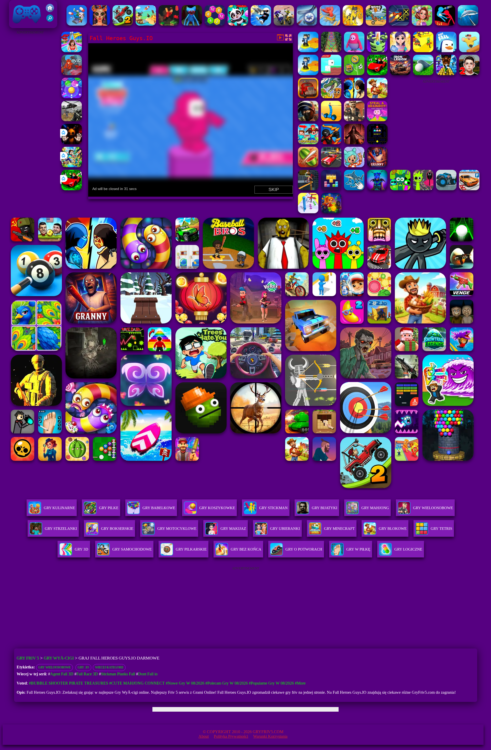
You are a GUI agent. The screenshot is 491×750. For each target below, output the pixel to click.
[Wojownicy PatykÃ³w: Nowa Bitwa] (331, 143)
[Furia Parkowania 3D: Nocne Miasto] (331, 166)
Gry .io (83, 667)
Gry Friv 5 (20, 25)
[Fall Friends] (469, 51)
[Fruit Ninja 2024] (308, 166)
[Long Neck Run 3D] (308, 212)
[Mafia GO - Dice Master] (331, 212)
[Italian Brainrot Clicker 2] (354, 189)
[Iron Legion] (400, 74)
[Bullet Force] (308, 120)
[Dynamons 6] (353, 24)
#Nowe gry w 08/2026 (185, 683)
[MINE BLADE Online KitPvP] (71, 166)
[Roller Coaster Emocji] (330, 24)
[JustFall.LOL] (446, 51)
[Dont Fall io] (308, 51)
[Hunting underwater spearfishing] (468, 24)
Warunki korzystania (270, 736)
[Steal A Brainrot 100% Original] (377, 120)
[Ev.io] (71, 74)
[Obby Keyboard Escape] (446, 74)
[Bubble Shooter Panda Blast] (238, 24)
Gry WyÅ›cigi (59, 658)
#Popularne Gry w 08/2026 (271, 683)
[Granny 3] (377, 166)
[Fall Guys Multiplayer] (354, 51)
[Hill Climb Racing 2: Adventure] (123, 24)
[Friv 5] (50, 10)
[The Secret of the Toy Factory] (71, 143)
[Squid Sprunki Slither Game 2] (423, 189)
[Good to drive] (377, 97)
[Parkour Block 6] (169, 24)
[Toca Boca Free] (354, 166)
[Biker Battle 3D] (284, 24)
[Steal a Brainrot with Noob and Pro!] (308, 143)
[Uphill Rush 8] (71, 51)
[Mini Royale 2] (354, 120)
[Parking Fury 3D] (469, 189)
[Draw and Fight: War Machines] (331, 120)
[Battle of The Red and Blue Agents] (445, 24)
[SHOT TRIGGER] (261, 24)
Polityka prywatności (231, 736)
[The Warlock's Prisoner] (354, 143)
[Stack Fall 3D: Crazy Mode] (377, 51)
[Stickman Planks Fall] (423, 51)
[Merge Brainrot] (331, 97)
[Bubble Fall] (331, 51)
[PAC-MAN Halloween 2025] (377, 143)
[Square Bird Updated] (331, 74)
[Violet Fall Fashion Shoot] (400, 51)
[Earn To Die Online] (308, 97)
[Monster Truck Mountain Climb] (446, 189)
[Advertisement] (29, 112)
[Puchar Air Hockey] (307, 24)
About (203, 736)
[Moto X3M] (376, 24)
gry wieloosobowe (54, 667)
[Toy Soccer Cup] (354, 74)
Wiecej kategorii (109, 667)
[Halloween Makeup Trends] (100, 24)
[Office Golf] (423, 74)
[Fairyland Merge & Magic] (422, 24)
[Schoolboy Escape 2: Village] (469, 74)
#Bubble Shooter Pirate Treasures (68, 683)
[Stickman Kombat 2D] (354, 97)
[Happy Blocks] (331, 189)
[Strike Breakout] (71, 120)
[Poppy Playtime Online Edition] (192, 24)
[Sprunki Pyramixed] (400, 189)
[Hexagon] (215, 24)
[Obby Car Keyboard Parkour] (71, 189)
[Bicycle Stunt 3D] (308, 189)
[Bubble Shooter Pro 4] (71, 97)
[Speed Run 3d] (399, 24)
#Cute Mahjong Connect (137, 683)
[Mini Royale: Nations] (377, 189)
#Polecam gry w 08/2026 (226, 683)
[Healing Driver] (76, 24)
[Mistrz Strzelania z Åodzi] (146, 24)
